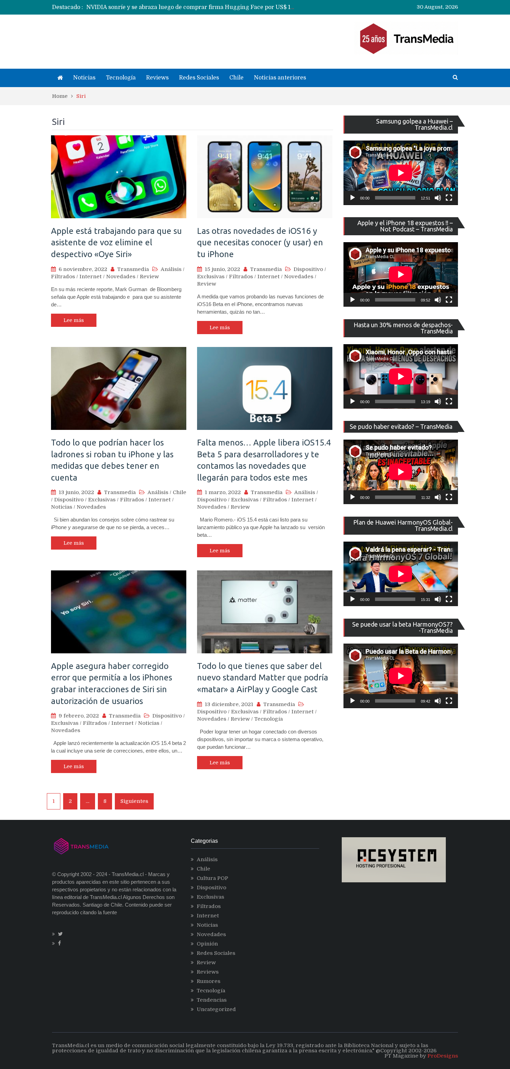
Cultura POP (212, 878)
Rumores (208, 981)
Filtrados (63, 276)
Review (149, 276)
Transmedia (133, 269)
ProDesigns (442, 1056)
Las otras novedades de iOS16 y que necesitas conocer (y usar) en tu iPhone (260, 242)
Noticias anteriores (280, 78)
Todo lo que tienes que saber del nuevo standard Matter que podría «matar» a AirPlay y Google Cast (262, 677)
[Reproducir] (352, 197)
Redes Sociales (199, 78)
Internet (90, 276)
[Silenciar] (437, 197)
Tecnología (121, 78)
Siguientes (134, 801)
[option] (191, 7)
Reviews (157, 78)
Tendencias (212, 1000)
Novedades (120, 276)
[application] (400, 173)
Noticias (84, 78)
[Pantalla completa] (448, 197)
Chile (236, 78)
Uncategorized (216, 1009)
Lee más (73, 320)
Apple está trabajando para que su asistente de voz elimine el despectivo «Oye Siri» (116, 242)
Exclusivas (210, 276)
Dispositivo (308, 269)
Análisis (171, 269)
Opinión (207, 944)
